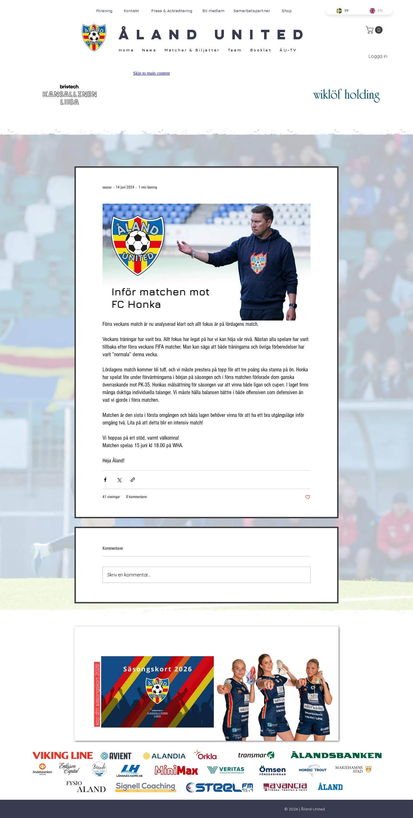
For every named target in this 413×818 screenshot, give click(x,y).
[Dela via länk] (132, 479)
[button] (375, 30)
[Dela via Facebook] (105, 479)
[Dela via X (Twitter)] (119, 479)
